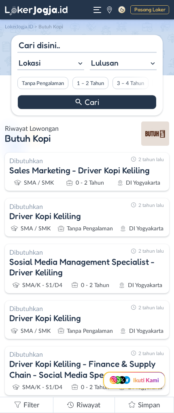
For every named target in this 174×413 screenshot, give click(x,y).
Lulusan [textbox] (105, 62)
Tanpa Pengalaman (43, 83)
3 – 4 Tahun (130, 83)
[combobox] (50, 63)
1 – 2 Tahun (90, 83)
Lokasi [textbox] (29, 62)
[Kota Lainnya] (109, 9)
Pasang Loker (150, 9)
